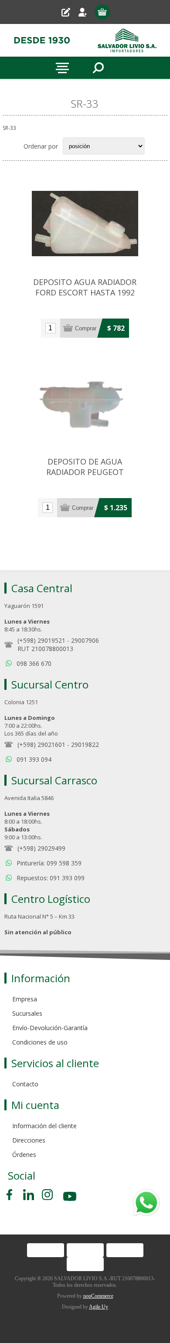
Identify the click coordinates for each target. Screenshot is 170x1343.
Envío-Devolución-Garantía (50, 1028)
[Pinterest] (28, 1194)
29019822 (85, 744)
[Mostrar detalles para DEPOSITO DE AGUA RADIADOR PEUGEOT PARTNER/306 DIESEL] (85, 403)
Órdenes (24, 1154)
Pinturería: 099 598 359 (49, 863)
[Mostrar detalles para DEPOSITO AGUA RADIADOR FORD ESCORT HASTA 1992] (85, 223)
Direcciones (28, 1140)
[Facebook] (11, 1194)
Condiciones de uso (40, 1042)
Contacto (25, 1084)
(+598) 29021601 (41, 744)
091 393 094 (34, 759)
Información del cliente (44, 1126)
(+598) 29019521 (41, 640)
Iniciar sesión (86, 12)
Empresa (24, 999)
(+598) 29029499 (41, 848)
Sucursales (27, 1013)
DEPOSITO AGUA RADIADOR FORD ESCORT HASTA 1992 (84, 287)
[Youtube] (70, 1198)
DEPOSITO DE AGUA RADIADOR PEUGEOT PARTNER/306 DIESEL (85, 472)
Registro (69, 12)
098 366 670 (34, 663)
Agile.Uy (98, 1307)
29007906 (85, 640)
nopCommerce (98, 1296)
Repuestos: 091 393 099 (51, 878)
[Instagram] (47, 1194)
